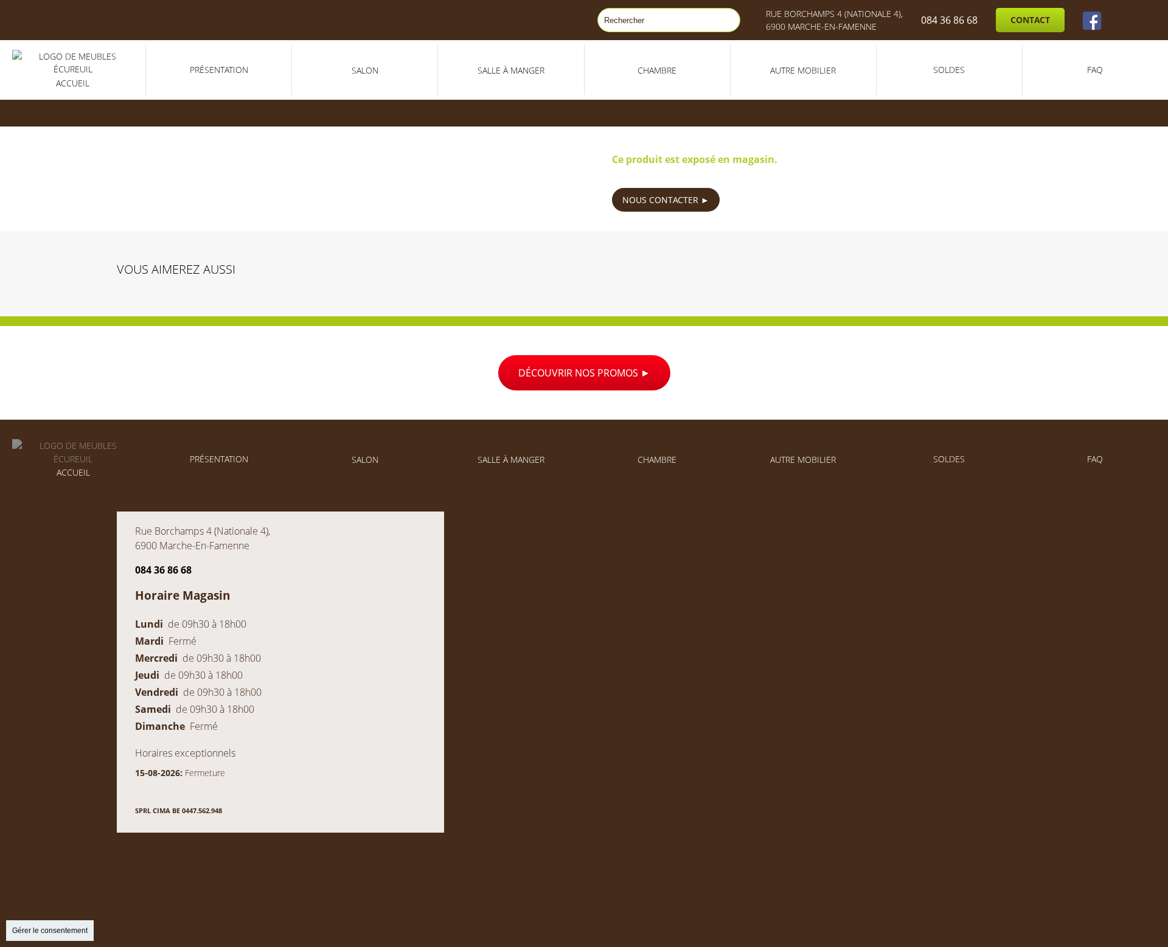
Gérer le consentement (50, 930)
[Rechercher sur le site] (725, 20)
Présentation (219, 69)
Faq (1095, 69)
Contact (1030, 20)
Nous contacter (661, 200)
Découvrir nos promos (579, 373)
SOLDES (949, 69)
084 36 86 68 (949, 20)
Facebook (1092, 20)
